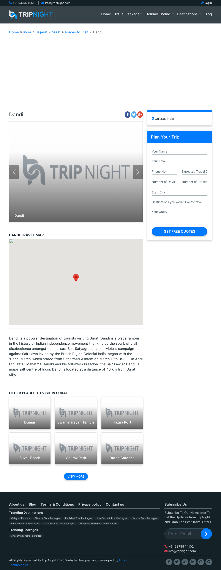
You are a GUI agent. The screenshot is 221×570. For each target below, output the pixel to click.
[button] (76, 278)
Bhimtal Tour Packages (47, 518)
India (27, 32)
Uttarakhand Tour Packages (59, 523)
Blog (208, 14)
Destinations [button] (188, 14)
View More (76, 476)
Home (107, 14)
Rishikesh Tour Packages (25, 523)
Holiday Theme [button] (158, 14)
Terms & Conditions (57, 504)
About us (16, 504)
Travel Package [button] (126, 14)
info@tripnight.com (57, 3)
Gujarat (41, 32)
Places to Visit (76, 32)
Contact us (115, 504)
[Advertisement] (110, 76)
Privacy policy (89, 504)
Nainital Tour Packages (144, 518)
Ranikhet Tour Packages (78, 518)
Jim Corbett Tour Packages (112, 518)
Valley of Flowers (20, 518)
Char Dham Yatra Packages (26, 535)
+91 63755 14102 (24, 3)
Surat (56, 32)
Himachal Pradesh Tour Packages (98, 523)
